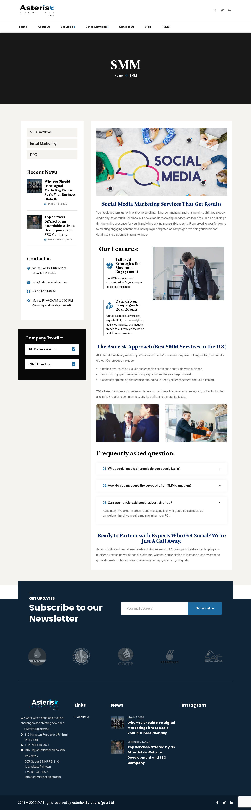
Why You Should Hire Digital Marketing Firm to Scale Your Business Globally (60, 190)
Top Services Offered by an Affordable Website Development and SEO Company (59, 225)
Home (118, 75)
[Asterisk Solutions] (38, 10)
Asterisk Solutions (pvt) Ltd (93, 803)
